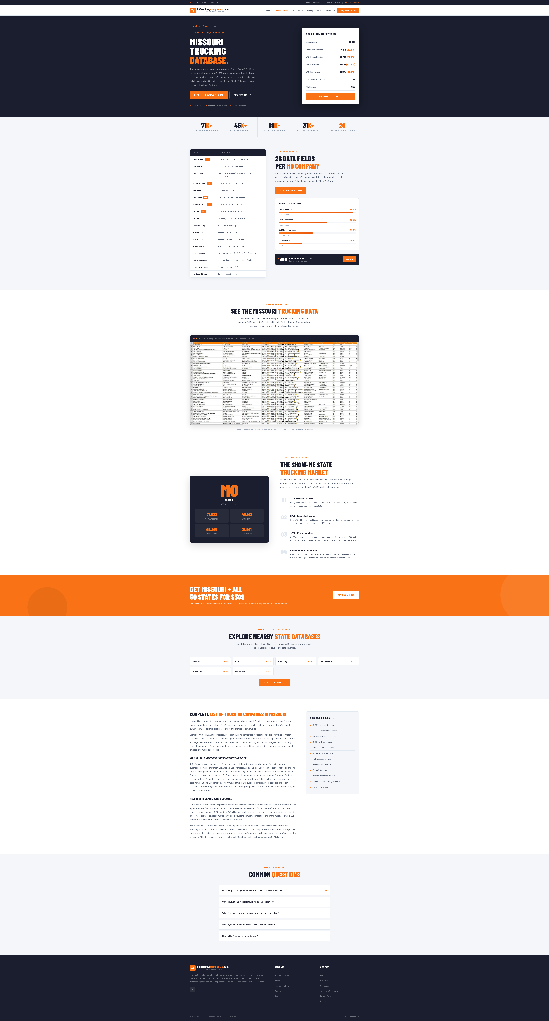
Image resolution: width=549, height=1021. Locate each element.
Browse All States (281, 975)
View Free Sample (352, 3)
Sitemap (323, 1001)
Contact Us (330, 10)
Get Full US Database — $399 (208, 95)
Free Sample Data (281, 986)
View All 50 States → (274, 682)
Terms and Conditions (329, 991)
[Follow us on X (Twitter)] (192, 989)
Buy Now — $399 (348, 10)
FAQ (319, 10)
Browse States (281, 10)
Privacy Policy (325, 996)
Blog (276, 996)
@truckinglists (353, 1016)
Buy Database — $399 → (331, 96)
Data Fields (297, 10)
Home (267, 10)
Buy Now (349, 259)
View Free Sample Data (291, 190)
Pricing (310, 10)
